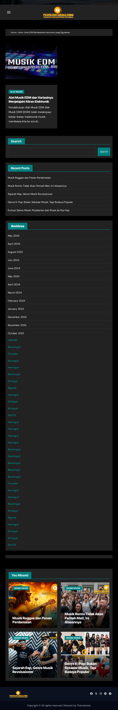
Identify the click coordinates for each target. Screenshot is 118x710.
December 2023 (17, 317)
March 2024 (15, 292)
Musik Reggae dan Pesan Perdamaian (29, 177)
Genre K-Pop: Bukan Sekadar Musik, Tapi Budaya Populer (40, 202)
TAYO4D (12, 340)
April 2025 (14, 243)
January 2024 (16, 309)
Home (13, 32)
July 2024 (13, 260)
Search (16, 141)
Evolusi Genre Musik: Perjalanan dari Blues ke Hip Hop (38, 210)
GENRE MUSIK (21, 588)
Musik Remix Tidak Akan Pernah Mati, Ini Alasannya (37, 185)
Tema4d (13, 353)
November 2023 (17, 325)
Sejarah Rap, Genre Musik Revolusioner (30, 194)
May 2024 (14, 276)
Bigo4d (12, 388)
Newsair (68, 705)
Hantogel (13, 367)
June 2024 (14, 268)
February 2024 (16, 300)
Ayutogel (13, 360)
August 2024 (15, 252)
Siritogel (13, 381)
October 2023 (16, 333)
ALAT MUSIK (16, 91)
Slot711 (12, 415)
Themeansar (84, 705)
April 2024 (14, 284)
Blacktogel (14, 347)
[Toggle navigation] (8, 12)
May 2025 (14, 235)
